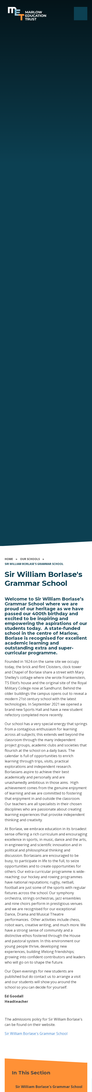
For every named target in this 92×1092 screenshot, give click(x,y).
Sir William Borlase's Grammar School (34, 564)
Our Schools (30, 559)
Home (9, 559)
